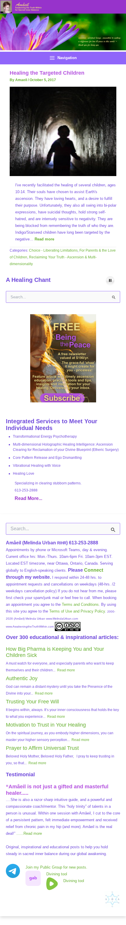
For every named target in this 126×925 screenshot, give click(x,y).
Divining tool (56, 874)
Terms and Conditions (80, 604)
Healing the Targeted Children (47, 73)
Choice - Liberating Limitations (53, 250)
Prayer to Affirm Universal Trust (42, 748)
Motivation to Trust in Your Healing (46, 725)
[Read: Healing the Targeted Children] (63, 131)
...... (29, 833)
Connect (93, 570)
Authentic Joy (22, 678)
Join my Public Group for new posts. (56, 867)
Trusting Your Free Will (32, 702)
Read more (44, 239)
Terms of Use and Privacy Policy (77, 611)
